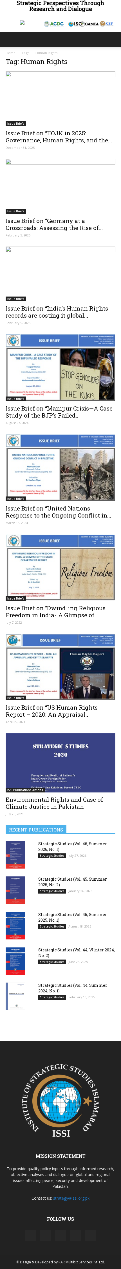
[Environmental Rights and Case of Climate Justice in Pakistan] (60, 762)
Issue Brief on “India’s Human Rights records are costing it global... (57, 311)
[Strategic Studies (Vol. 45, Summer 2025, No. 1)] (15, 926)
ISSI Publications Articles (25, 790)
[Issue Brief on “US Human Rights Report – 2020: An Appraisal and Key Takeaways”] (60, 667)
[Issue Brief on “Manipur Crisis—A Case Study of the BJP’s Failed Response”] (60, 367)
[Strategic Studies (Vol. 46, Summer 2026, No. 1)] (15, 854)
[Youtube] (90, 1235)
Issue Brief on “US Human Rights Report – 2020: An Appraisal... (52, 710)
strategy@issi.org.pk (71, 1198)
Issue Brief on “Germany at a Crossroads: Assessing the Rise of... (54, 224)
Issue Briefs (15, 124)
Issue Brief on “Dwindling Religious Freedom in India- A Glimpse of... (56, 611)
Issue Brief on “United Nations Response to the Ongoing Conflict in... (58, 511)
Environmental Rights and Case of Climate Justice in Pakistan (54, 803)
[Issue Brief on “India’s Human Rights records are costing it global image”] (60, 274)
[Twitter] (75, 1235)
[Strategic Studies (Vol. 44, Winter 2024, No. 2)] (15, 961)
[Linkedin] (45, 1235)
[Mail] (60, 1235)
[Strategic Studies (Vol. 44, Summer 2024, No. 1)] (15, 996)
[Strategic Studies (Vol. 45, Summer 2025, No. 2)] (15, 890)
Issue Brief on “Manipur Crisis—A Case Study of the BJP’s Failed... (59, 411)
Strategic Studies (52, 856)
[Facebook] (30, 1235)
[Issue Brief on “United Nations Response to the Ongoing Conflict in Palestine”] (60, 467)
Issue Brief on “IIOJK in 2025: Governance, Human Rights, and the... (59, 136)
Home (10, 53)
